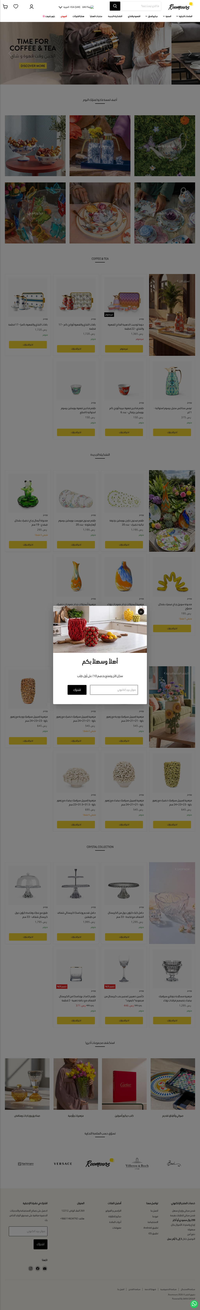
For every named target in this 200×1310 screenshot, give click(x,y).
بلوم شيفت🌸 (48, 16)
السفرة (168, 16)
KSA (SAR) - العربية (72, 7)
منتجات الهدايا (96, 16)
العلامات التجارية (185, 16)
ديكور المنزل (153, 16)
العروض (64, 16)
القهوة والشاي (134, 16)
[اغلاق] (141, 612)
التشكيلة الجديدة (115, 16)
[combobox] (140, 6)
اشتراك (77, 690)
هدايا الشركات (78, 16)
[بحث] (115, 6)
